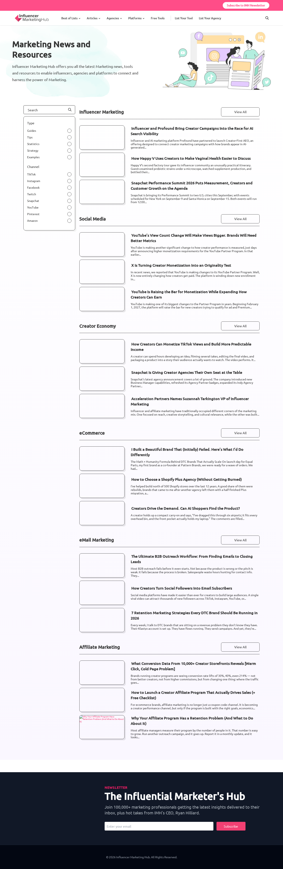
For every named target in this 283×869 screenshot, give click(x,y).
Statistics (33, 144)
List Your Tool (184, 18)
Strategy (32, 150)
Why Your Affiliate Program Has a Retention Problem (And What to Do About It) (192, 721)
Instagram (33, 181)
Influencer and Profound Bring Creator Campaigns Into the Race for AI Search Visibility (192, 131)
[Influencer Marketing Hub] (14, 14)
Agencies (113, 18)
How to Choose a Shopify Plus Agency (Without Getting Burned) (186, 479)
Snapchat (33, 201)
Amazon (32, 220)
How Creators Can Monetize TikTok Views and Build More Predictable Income (191, 347)
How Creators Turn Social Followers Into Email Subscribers (181, 588)
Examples (33, 157)
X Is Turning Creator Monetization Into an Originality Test (181, 265)
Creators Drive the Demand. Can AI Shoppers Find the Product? (185, 508)
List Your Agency (210, 18)
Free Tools (157, 18)
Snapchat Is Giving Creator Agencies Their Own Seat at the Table (186, 372)
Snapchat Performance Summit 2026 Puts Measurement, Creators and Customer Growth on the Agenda (192, 185)
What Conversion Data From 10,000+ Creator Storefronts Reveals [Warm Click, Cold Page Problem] (193, 666)
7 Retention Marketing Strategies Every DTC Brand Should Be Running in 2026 (194, 615)
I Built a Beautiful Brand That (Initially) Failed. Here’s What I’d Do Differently (187, 452)
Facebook (33, 187)
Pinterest (33, 214)
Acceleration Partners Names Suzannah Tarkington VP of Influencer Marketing (190, 401)
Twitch (31, 194)
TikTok (31, 174)
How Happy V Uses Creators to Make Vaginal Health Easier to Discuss (191, 158)
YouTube (33, 207)
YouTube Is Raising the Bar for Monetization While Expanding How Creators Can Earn (189, 294)
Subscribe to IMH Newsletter (246, 5)
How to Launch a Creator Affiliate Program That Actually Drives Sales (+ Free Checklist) (193, 695)
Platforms (135, 18)
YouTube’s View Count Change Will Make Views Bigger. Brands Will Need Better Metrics (193, 238)
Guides (31, 130)
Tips (30, 137)
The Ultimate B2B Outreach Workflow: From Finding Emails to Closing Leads (192, 559)
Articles (92, 18)
